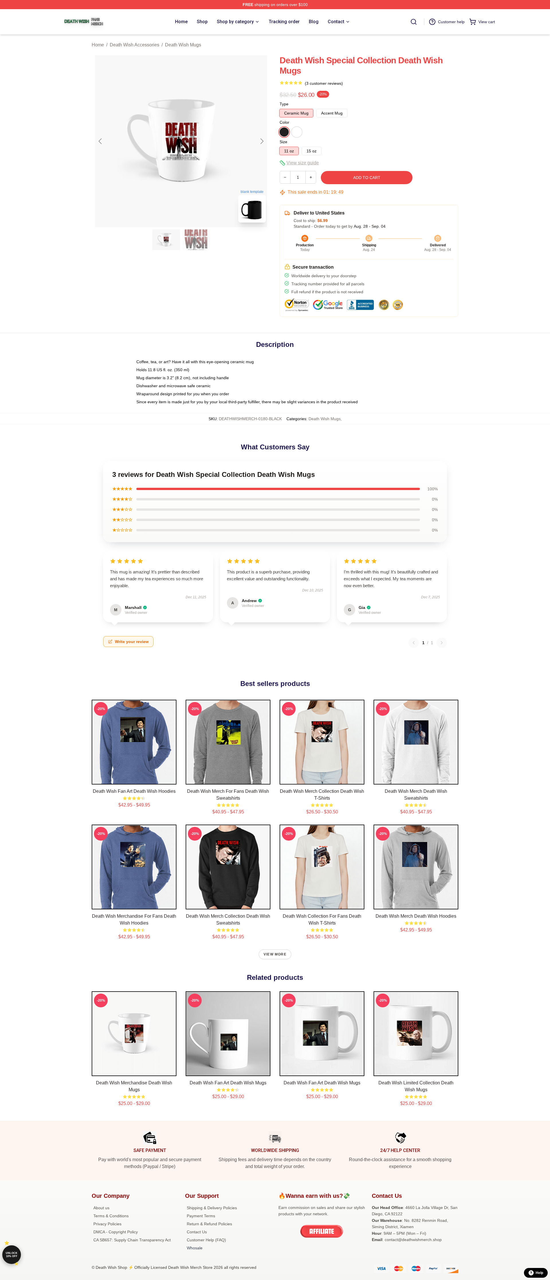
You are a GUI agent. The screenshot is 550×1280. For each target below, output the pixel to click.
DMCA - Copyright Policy (115, 1232)
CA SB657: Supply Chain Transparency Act (132, 1240)
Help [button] (539, 1273)
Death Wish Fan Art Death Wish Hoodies (134, 791)
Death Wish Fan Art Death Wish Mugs (228, 1082)
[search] (413, 21)
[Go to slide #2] (196, 239)
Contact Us (197, 1232)
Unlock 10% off (11, 1255)
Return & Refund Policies (209, 1224)
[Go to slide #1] (166, 239)
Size (283, 141)
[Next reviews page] (442, 643)
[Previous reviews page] (413, 643)
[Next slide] (262, 141)
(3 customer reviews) (324, 83)
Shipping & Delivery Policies (212, 1208)
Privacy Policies (107, 1224)
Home (98, 44)
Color (284, 122)
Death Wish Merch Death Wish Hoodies (416, 916)
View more (275, 954)
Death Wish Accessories (134, 44)
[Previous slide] (101, 141)
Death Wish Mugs (183, 44)
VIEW (134, 778)
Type (284, 104)
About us (101, 1208)
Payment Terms (201, 1216)
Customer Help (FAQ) (206, 1240)
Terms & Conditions (111, 1216)
